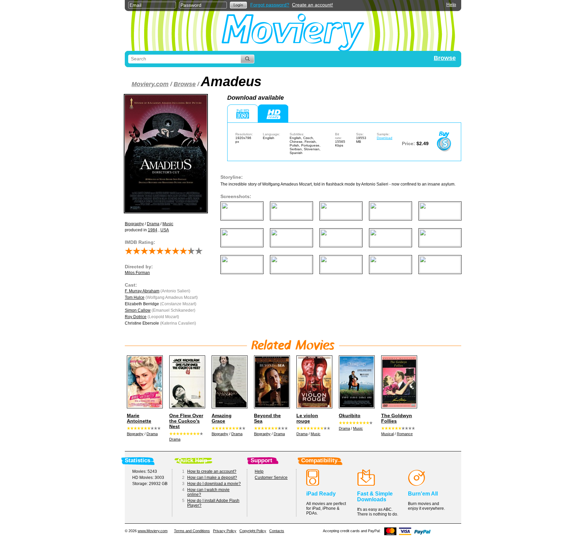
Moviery (293, 31)
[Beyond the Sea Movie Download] (271, 381)
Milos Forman (137, 272)
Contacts (276, 531)
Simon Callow (138, 310)
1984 (152, 230)
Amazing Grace (222, 418)
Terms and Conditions (192, 531)
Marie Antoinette (139, 418)
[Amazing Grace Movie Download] (229, 381)
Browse (445, 58)
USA (164, 230)
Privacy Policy (224, 531)
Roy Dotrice (135, 316)
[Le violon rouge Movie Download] (313, 381)
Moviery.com (150, 84)
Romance (405, 434)
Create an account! (312, 4)
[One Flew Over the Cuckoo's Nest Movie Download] (186, 381)
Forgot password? (269, 4)
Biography (134, 223)
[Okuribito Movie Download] (356, 381)
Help (451, 4)
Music (167, 223)
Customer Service (271, 477)
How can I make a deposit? (212, 477)
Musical (387, 434)
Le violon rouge (307, 418)
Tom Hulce (134, 297)
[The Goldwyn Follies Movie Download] (398, 381)
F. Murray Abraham (142, 291)
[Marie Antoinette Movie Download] (144, 381)
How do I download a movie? (214, 483)
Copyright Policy (252, 531)
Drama (153, 223)
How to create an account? (211, 471)
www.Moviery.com (153, 531)
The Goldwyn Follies (396, 418)
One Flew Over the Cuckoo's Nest (186, 421)
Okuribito (349, 415)
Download (384, 138)
